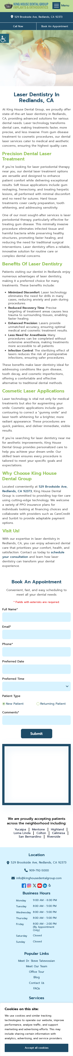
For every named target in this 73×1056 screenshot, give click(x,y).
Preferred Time (13, 679)
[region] (36, 1029)
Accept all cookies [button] (36, 1048)
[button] (4, 38)
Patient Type (11, 696)
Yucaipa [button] (20, 829)
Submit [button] (36, 733)
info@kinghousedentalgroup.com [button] (39, 878)
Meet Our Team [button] (36, 966)
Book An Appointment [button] (54, 26)
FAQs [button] (36, 988)
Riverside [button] (53, 836)
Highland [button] (57, 829)
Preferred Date (13, 662)
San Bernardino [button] (30, 836)
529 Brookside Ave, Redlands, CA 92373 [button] (38, 16)
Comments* (10, 713)
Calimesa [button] (58, 833)
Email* (6, 627)
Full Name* (10, 609)
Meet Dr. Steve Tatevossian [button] (36, 961)
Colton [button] (41, 833)
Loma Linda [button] (22, 833)
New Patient (15, 704)
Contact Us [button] (36, 983)
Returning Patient (53, 704)
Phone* (7, 644)
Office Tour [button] (36, 972)
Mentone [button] (38, 829)
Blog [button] (37, 977)
